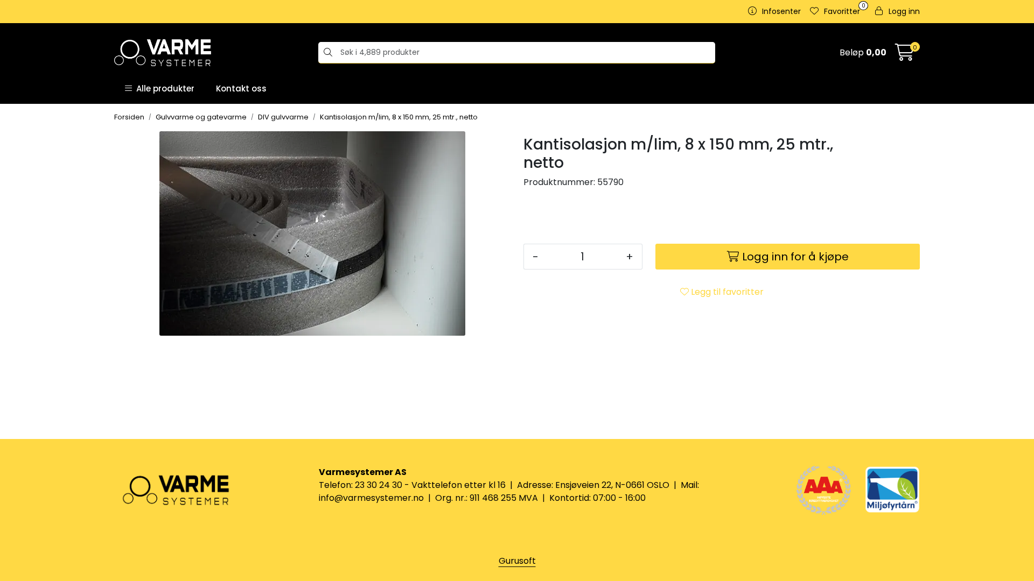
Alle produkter (163, 88)
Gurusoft (517, 561)
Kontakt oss (241, 88)
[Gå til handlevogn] (904, 55)
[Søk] (326, 52)
